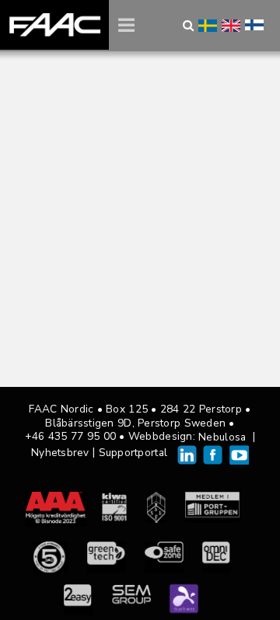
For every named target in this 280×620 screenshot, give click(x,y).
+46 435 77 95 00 (70, 436)
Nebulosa (222, 437)
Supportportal (133, 452)
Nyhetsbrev (60, 452)
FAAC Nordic (54, 25)
